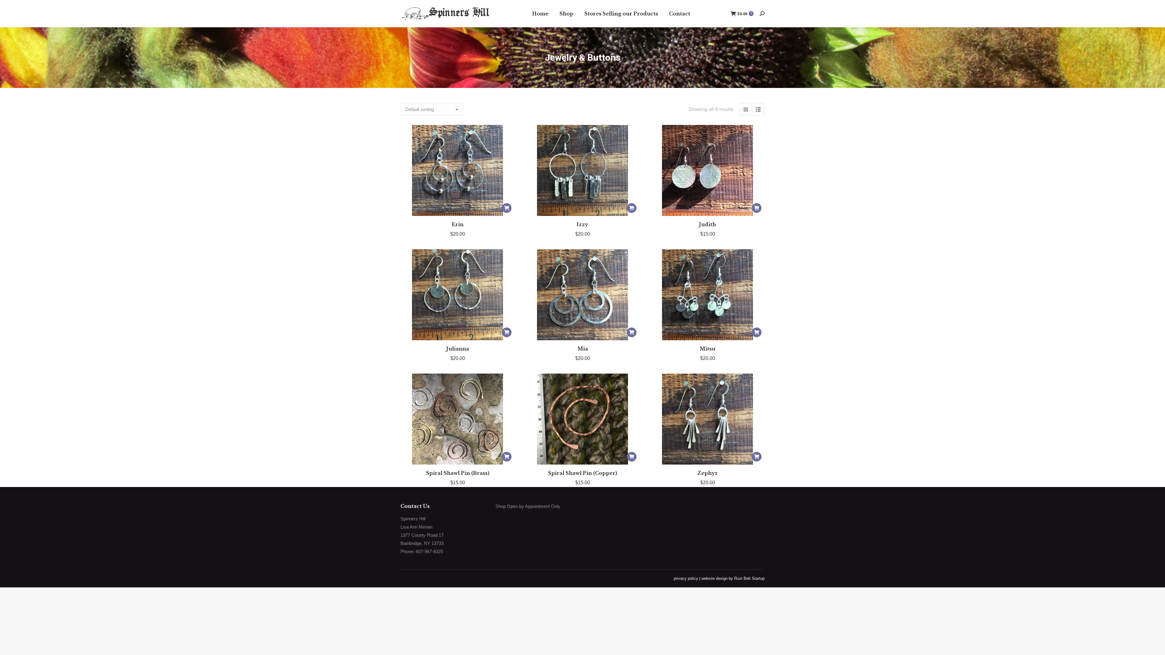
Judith (707, 224)
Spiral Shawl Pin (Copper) (582, 473)
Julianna (457, 349)
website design (714, 578)
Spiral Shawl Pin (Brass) (457, 473)
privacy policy (686, 578)
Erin (458, 224)
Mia (582, 349)
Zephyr (707, 473)
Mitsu (707, 349)
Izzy (582, 224)
